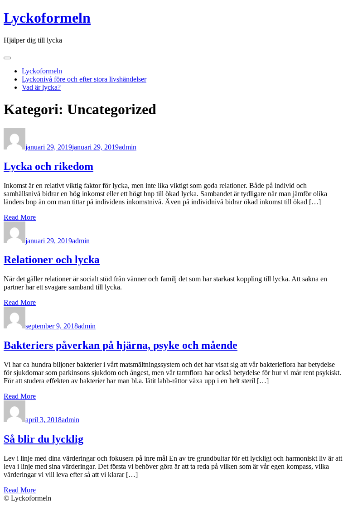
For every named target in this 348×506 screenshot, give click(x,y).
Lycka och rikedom (48, 166)
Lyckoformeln (47, 18)
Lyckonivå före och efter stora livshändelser (84, 79)
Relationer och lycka (52, 259)
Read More (20, 217)
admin (127, 147)
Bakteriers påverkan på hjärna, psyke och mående (120, 345)
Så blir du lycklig (43, 439)
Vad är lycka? (41, 87)
